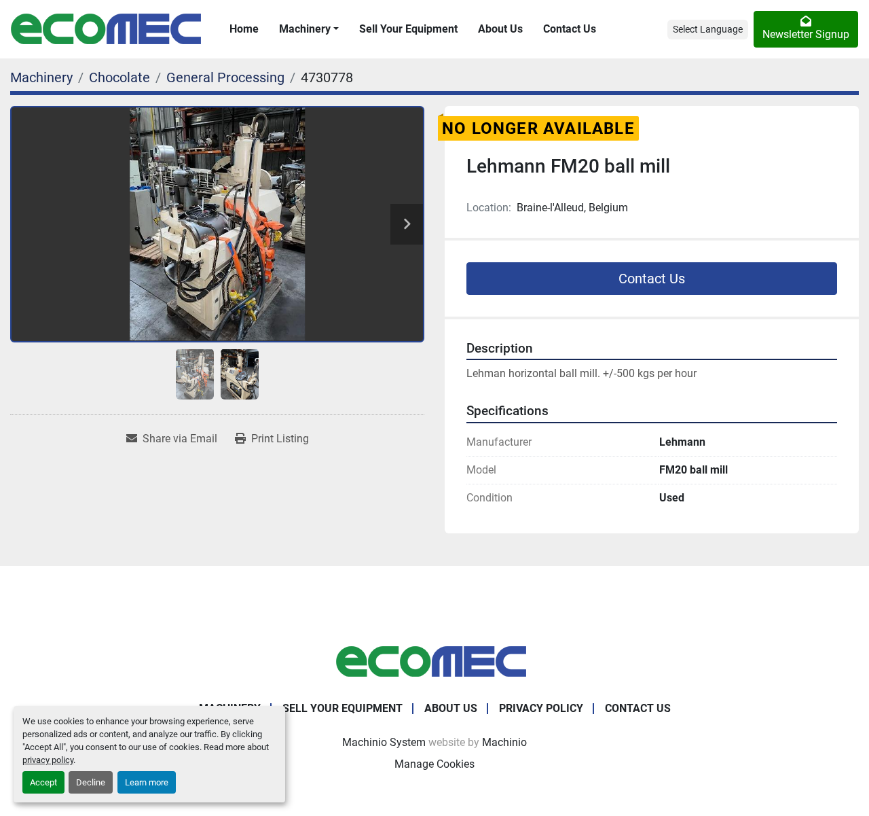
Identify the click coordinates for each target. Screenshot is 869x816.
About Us (500, 28)
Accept (43, 782)
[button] (309, 29)
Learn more (146, 782)
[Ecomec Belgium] (434, 660)
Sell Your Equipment (408, 28)
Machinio (504, 742)
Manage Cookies (434, 764)
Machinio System (384, 742)
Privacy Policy (541, 708)
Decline (90, 782)
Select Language (708, 29)
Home (244, 28)
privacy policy (47, 760)
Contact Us (569, 28)
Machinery (305, 28)
